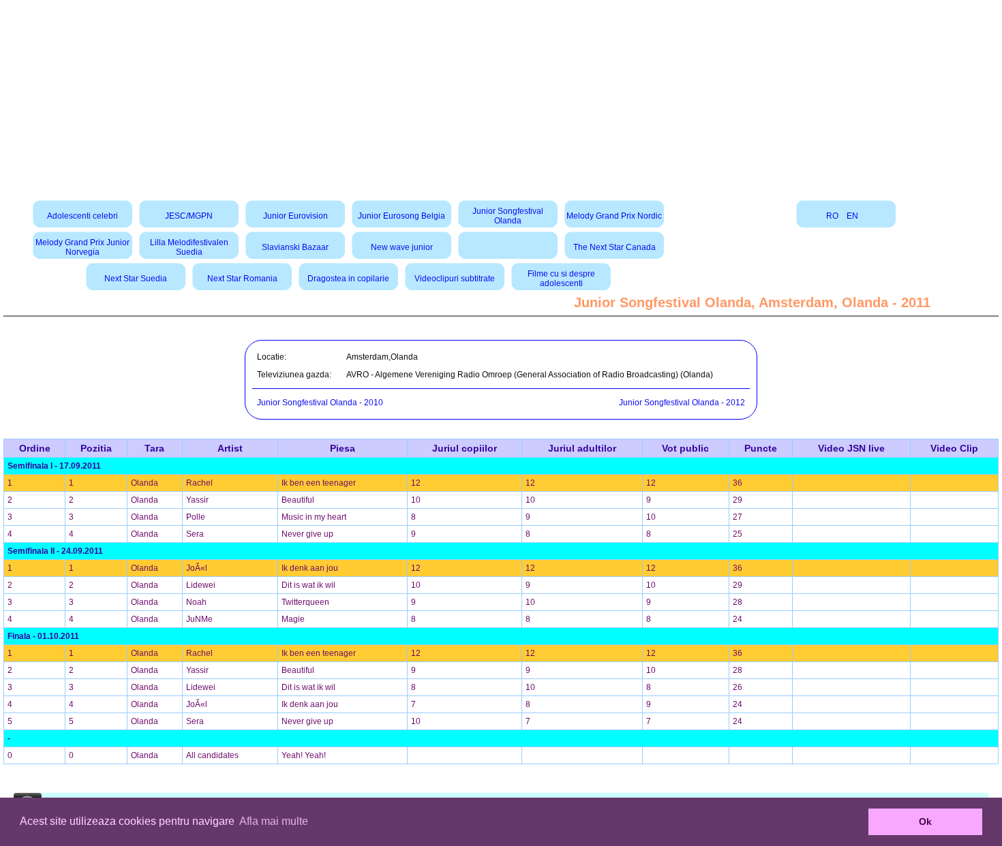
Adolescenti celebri (82, 216)
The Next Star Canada (614, 247)
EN (852, 216)
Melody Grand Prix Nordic (614, 216)
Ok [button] (925, 821)
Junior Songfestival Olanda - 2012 (682, 402)
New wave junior (402, 247)
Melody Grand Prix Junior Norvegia (82, 247)
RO (832, 216)
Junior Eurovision (295, 216)
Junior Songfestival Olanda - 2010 (320, 402)
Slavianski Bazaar (295, 247)
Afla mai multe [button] (273, 821)
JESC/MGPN (189, 216)
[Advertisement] (501, 95)
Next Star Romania (242, 278)
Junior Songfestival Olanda (507, 215)
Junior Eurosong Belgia (401, 216)
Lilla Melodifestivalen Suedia (189, 247)
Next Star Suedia (135, 278)
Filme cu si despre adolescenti (561, 278)
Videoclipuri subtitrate (454, 278)
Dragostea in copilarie (348, 278)
